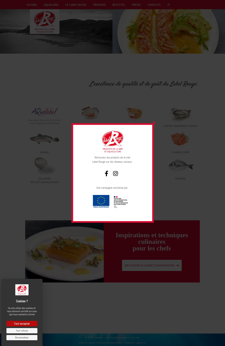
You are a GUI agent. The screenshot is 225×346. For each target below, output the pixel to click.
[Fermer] (154, 123)
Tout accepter (22, 323)
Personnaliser (22, 337)
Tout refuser (22, 330)
